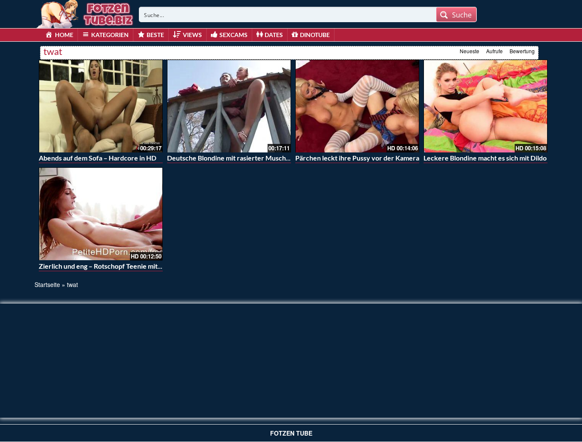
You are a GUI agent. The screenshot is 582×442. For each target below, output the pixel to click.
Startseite (47, 284)
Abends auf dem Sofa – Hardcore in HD (97, 158)
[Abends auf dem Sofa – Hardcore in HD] (101, 106)
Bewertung (522, 51)
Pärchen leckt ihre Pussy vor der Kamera (357, 158)
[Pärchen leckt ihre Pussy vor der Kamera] (357, 106)
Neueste (469, 51)
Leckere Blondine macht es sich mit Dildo (485, 158)
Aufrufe (494, 51)
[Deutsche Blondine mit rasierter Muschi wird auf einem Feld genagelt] (229, 106)
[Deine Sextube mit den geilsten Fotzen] (86, 13)
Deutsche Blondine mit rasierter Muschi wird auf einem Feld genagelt (271, 158)
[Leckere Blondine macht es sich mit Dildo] (485, 106)
